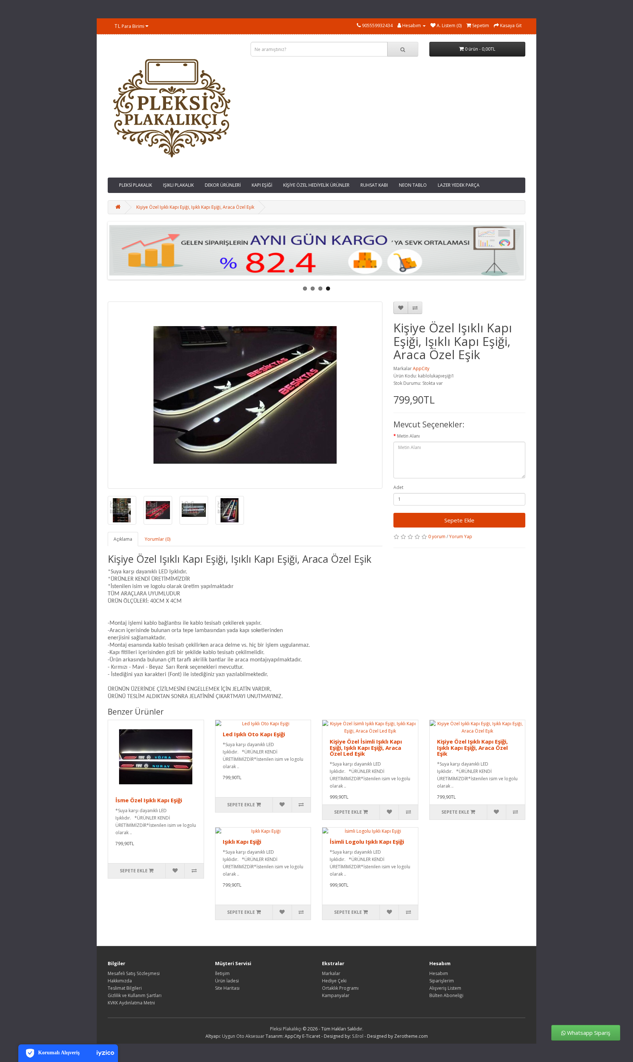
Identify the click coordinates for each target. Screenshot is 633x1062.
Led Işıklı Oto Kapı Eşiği (254, 734)
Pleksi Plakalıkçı (285, 1029)
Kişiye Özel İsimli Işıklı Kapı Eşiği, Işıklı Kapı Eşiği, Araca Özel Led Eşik (366, 747)
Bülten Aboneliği (446, 995)
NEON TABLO (413, 185)
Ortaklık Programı (340, 988)
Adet (398, 487)
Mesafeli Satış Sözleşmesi (134, 973)
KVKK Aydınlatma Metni (131, 1003)
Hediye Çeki (334, 981)
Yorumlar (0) (157, 539)
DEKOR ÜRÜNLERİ (223, 185)
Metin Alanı (408, 436)
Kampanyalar (335, 995)
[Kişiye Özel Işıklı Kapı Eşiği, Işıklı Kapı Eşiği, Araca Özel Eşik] (245, 395)
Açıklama (123, 539)
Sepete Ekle (459, 520)
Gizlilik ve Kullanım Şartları (135, 995)
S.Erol (357, 1036)
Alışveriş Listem (445, 988)
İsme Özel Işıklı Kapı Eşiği (148, 800)
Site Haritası (227, 988)
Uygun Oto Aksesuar (243, 1036)
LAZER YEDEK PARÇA (459, 185)
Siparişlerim (441, 981)
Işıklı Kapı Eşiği (242, 841)
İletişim (222, 973)
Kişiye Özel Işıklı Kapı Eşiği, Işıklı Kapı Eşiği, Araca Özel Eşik (195, 207)
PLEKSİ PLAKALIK (135, 185)
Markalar (331, 973)
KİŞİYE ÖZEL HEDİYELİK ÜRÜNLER (316, 185)
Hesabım (438, 973)
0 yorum (436, 536)
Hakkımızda (120, 981)
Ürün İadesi (227, 981)
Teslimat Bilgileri (125, 988)
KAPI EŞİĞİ (262, 185)
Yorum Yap (460, 536)
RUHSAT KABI (374, 185)
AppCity (421, 368)
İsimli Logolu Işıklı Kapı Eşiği (367, 841)
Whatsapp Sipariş (588, 1033)
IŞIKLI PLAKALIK (178, 185)
